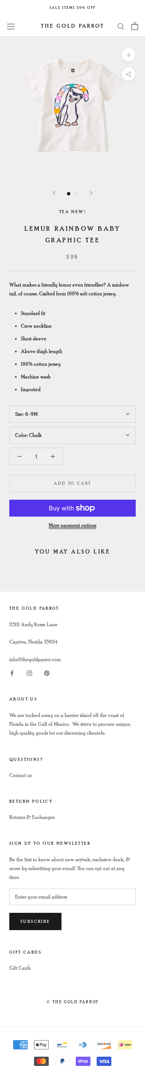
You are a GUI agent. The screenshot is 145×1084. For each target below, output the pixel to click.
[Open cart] (134, 26)
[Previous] (54, 193)
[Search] (121, 26)
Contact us (20, 775)
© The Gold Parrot (72, 1001)
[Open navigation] (11, 26)
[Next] (91, 193)
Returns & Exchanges (32, 817)
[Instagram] (29, 672)
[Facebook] (12, 672)
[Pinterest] (46, 672)
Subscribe (35, 921)
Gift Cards (20, 968)
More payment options (72, 525)
